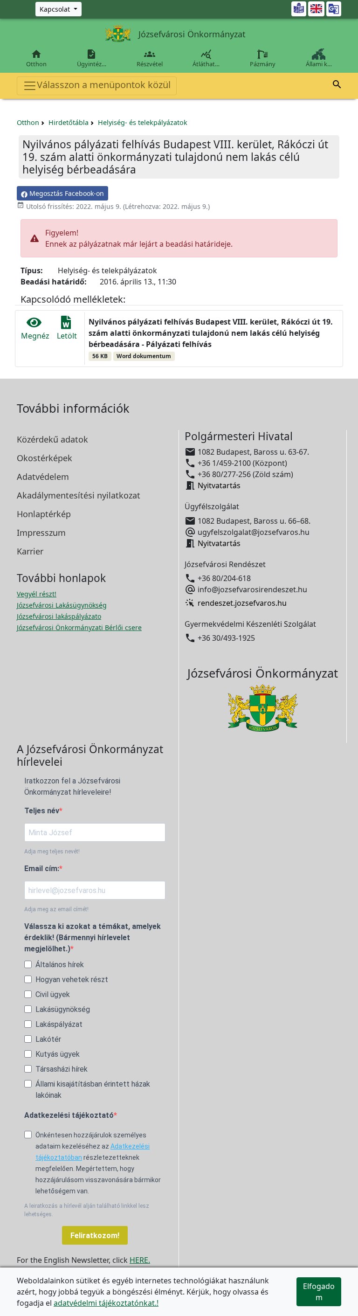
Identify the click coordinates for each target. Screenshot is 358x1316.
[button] (337, 85)
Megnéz (35, 336)
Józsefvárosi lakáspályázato (59, 616)
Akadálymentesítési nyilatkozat (78, 495)
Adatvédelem (43, 476)
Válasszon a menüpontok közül (104, 84)
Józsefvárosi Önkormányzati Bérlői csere (79, 627)
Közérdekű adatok (52, 439)
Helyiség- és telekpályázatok (142, 122)
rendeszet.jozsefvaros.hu (242, 603)
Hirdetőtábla (68, 122)
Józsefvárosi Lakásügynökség (62, 605)
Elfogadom (319, 1291)
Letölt (67, 336)
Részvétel (150, 58)
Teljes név (41, 810)
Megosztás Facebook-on (66, 193)
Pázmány (262, 64)
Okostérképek (44, 458)
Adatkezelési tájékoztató (69, 1115)
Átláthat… (206, 58)
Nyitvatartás (219, 485)
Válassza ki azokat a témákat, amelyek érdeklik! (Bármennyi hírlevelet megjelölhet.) (92, 937)
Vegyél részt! (36, 593)
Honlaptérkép (44, 513)
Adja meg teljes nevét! (52, 851)
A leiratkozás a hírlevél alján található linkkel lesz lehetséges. (86, 1210)
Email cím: (41, 868)
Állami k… (319, 64)
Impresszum (41, 532)
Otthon (36, 58)
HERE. (140, 1260)
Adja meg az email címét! (56, 909)
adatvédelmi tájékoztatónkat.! (106, 1303)
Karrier (30, 551)
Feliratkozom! (94, 1235)
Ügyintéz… (91, 58)
